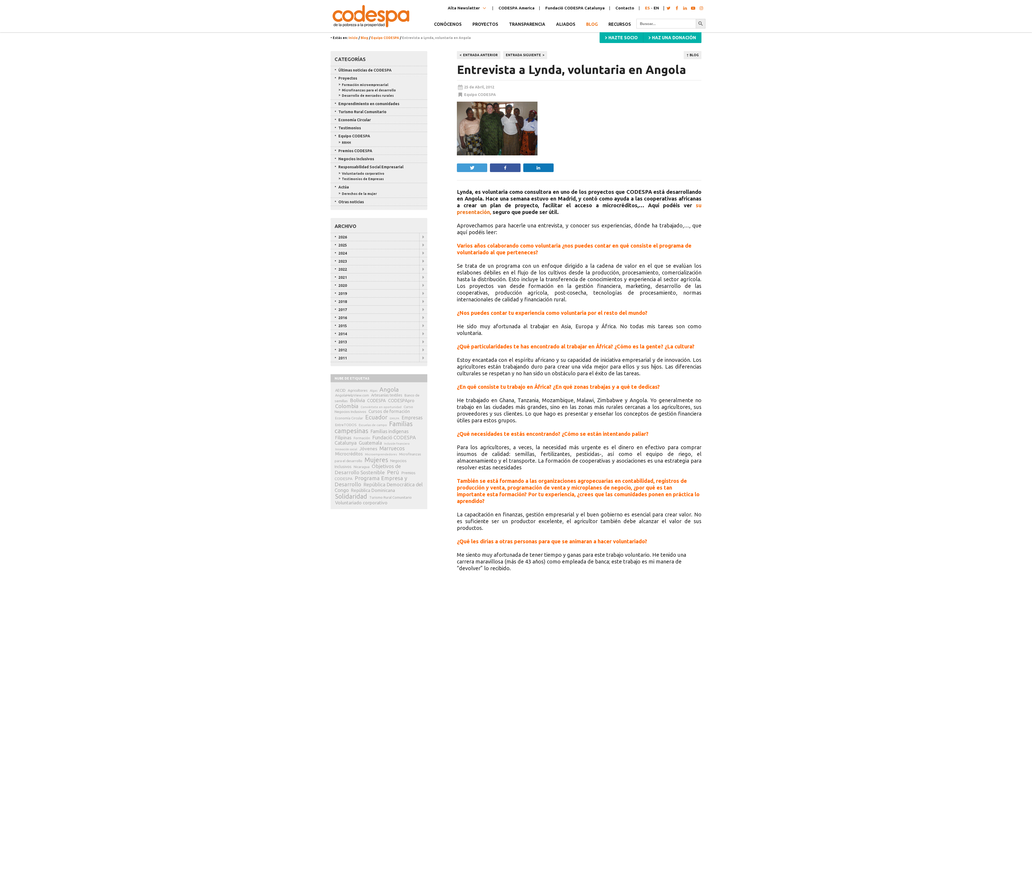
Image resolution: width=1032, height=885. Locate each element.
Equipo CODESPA (385, 38)
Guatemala (370, 442)
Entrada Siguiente (523, 55)
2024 (342, 253)
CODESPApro (401, 400)
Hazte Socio (622, 37)
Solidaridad (351, 496)
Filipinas (343, 437)
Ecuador (376, 417)
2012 (342, 350)
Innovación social (346, 449)
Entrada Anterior (480, 55)
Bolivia (357, 400)
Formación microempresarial (365, 85)
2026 (342, 237)
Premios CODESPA (355, 151)
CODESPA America (517, 8)
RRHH (346, 142)
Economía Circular (354, 120)
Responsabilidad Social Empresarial (370, 167)
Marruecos (392, 448)
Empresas (412, 417)
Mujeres (376, 459)
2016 (342, 318)
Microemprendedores (381, 454)
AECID (340, 390)
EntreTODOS (346, 425)
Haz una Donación (673, 37)
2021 (342, 277)
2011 (342, 358)
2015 (342, 326)
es (647, 8)
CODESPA (376, 400)
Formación (362, 438)
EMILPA (394, 418)
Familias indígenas (389, 431)
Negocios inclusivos (356, 159)
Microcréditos (349, 453)
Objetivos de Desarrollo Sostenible (368, 469)
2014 (342, 334)
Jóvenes (368, 448)
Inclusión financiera (397, 443)
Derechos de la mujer (359, 193)
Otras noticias (351, 202)
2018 (342, 301)
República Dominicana (373, 490)
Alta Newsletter (464, 8)
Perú (393, 472)
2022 (342, 269)
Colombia (347, 406)
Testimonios (349, 128)
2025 (342, 245)
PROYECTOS (485, 24)
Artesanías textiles (386, 395)
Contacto (624, 8)
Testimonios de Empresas (363, 179)
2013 (342, 342)
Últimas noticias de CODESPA (365, 70)
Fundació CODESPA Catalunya (575, 8)
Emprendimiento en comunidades (368, 104)
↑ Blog (692, 55)
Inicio (353, 38)
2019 (342, 293)
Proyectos (347, 78)
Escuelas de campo (373, 425)
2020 (342, 285)
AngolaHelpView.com (352, 395)
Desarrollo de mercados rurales (368, 95)
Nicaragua (362, 467)
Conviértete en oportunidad (381, 407)
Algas (373, 390)
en (656, 8)
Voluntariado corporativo (363, 173)
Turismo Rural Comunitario (362, 112)
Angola (389, 389)
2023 (342, 261)
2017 (342, 310)
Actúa (343, 187)
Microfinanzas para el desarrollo (369, 90)
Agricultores (358, 390)
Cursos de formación (389, 411)
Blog (592, 24)
